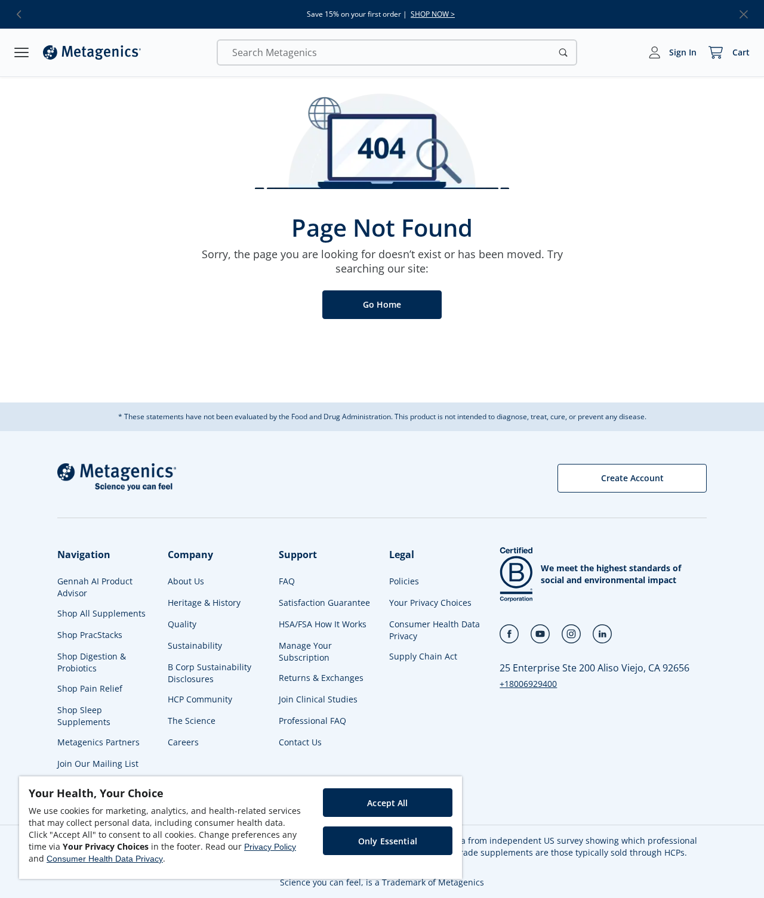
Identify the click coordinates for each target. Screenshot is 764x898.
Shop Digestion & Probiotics (91, 662)
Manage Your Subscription (305, 651)
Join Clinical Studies (318, 699)
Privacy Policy (270, 846)
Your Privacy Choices (430, 602)
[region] (240, 827)
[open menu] (21, 52)
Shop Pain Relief (89, 688)
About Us (186, 581)
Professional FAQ (312, 720)
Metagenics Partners (98, 742)
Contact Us (300, 742)
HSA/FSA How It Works (322, 624)
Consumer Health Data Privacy (434, 630)
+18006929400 (528, 683)
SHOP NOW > (433, 14)
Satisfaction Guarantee (324, 602)
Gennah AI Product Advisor (95, 587)
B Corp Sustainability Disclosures (209, 673)
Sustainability (195, 645)
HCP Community (200, 699)
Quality (182, 624)
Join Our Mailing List (97, 763)
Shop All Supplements (101, 613)
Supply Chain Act (423, 656)
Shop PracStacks (89, 634)
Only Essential (387, 841)
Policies (404, 581)
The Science (191, 720)
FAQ (287, 581)
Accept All (387, 803)
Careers (183, 742)
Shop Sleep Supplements (83, 715)
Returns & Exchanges (321, 677)
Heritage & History (204, 602)
